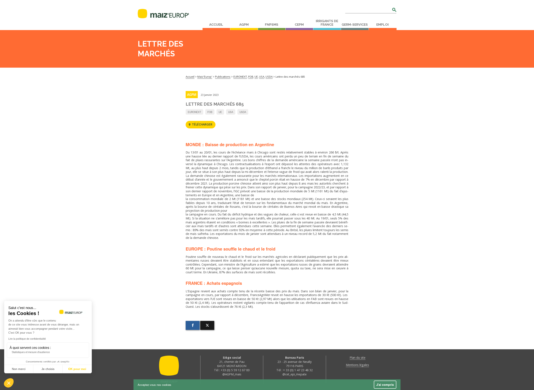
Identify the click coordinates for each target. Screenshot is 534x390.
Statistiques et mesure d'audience (31, 352)
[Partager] (193, 325)
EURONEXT (194, 112)
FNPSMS (271, 25)
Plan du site (357, 358)
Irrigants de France (327, 23)
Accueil (216, 25)
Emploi (382, 25)
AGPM (244, 25)
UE (220, 112)
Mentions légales (357, 365)
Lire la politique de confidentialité (27, 338)
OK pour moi (77, 369)
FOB (209, 112)
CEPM (299, 25)
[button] (9, 383)
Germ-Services (355, 25)
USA (230, 112)
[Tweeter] (207, 325)
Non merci (18, 369)
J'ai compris (385, 384)
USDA (242, 112)
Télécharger (202, 124)
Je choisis (48, 369)
